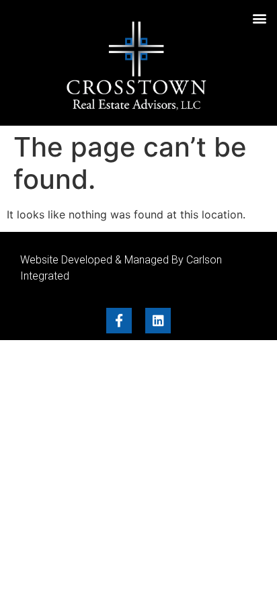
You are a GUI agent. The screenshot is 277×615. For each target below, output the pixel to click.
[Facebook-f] (119, 320)
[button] (259, 18)
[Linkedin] (158, 320)
